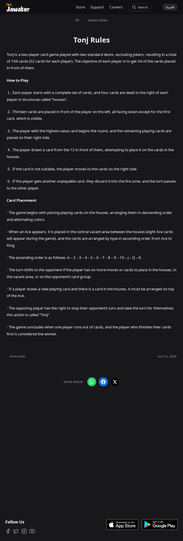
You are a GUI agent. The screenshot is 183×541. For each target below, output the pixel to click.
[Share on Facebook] (103, 381)
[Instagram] (24, 531)
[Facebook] (8, 531)
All (77, 20)
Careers (116, 7)
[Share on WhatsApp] (91, 381)
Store (80, 7)
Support (97, 7)
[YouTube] (32, 531)
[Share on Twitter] (114, 381)
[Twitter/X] (16, 531)
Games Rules (98, 20)
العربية (170, 7)
